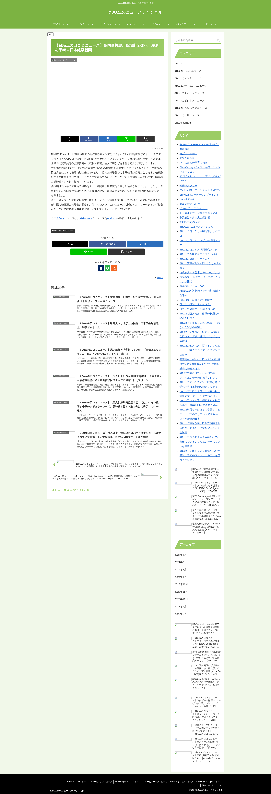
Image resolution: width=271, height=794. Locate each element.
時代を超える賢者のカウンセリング (200, 272)
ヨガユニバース (188, 153)
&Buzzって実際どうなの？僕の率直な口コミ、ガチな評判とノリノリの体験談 (200, 337)
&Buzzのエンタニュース (101, 782)
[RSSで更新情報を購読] (114, 268)
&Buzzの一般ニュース (211, 785)
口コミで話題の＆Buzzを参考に (198, 309)
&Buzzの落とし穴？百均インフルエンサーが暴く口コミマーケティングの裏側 (200, 350)
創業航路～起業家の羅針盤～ (196, 217)
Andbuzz (112, 218)
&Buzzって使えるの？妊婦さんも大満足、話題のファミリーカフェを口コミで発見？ (200, 455)
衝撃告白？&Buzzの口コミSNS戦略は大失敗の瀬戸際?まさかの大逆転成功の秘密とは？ (200, 364)
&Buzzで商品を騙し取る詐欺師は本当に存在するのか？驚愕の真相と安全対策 (200, 428)
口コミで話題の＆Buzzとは (195, 304)
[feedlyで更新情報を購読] (107, 268)
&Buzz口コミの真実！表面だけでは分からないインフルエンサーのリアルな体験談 (200, 442)
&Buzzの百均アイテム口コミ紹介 (198, 254)
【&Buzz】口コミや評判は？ (196, 300)
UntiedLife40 (187, 199)
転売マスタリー (188, 185)
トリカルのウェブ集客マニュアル (199, 213)
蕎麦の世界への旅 (190, 203)
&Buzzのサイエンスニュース (127, 782)
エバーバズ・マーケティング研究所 (200, 190)
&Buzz (60, 218)
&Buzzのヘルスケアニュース (209, 782)
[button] (145, 139)
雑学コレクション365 (192, 286)
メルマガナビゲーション (193, 208)
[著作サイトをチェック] (101, 268)
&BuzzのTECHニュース (77, 782)
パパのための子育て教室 (193, 162)
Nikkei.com (85, 218)
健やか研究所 (187, 158)
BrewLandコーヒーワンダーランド (199, 194)
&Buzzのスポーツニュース (64, 231)
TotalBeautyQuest (190, 222)
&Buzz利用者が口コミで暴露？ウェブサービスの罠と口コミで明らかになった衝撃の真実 (200, 414)
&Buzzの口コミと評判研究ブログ (198, 249)
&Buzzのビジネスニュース (181, 782)
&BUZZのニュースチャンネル (196, 226)
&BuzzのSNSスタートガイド (196, 258)
